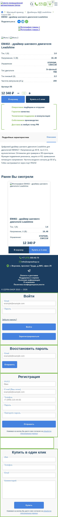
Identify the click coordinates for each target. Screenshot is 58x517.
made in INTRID (47, 289)
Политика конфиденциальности (29, 284)
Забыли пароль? (9, 319)
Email (6, 301)
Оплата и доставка (29, 275)
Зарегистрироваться (29, 336)
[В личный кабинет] (45, 4)
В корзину (13, 99)
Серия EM (6, 15)
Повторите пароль (12, 413)
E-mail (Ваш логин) (12, 389)
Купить (29, 505)
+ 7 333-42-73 (36, 4)
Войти (29, 327)
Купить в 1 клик (37, 99)
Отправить (9, 364)
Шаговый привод (15, 12)
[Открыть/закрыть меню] (55, 4)
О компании (29, 282)
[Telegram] (22, 21)
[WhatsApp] (26, 21)
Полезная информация (29, 280)
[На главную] (15, 4)
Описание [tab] (51, 137)
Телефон (8, 397)
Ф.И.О (7, 381)
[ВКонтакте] (19, 21)
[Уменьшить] (18, 93)
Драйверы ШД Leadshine (39, 12)
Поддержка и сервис (29, 278)
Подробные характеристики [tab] (15, 137)
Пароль (7, 309)
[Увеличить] (30, 93)
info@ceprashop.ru (40, 4)
